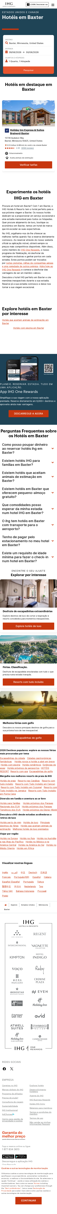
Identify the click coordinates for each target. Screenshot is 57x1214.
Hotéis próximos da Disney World (40, 809)
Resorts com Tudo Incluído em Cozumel (21, 787)
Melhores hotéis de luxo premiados (31, 829)
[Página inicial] (5, 905)
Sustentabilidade (10, 1106)
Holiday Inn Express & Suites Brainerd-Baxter (27, 132)
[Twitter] (11, 1068)
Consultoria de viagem (12, 1101)
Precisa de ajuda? (10, 1097)
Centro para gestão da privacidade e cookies (12, 1119)
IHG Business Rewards (40, 1099)
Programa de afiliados (12, 1093)
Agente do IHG (36, 1095)
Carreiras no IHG (9, 1085)
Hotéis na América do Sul (31, 845)
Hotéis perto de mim (10, 822)
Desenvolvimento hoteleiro (38, 1090)
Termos (37, 1183)
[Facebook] (5, 1068)
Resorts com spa (19, 771)
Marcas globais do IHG (12, 1089)
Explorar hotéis (37, 1085)
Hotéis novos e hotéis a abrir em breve (35, 761)
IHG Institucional (10, 1110)
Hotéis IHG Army (37, 1103)
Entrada (9, 48)
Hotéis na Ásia (27, 838)
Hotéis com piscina (10, 764)
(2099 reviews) (27, 148)
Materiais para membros (41, 1108)
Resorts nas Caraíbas (29, 780)
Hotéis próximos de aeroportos (23, 768)
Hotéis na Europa (9, 838)
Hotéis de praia (8, 780)
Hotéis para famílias (10, 803)
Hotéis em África (25, 848)
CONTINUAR (28, 1200)
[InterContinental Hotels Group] (9, 4)
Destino (9, 39)
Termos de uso (36, 1118)
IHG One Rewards (30, 249)
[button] (52, 4)
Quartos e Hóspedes (14, 57)
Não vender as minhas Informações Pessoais (40, 1123)
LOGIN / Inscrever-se (39, 4)
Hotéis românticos (31, 764)
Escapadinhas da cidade (12, 758)
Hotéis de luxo (30, 822)
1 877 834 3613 (10, 1149)
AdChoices (7, 1114)
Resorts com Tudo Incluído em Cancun (35, 784)
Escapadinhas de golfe (41, 771)
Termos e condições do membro (40, 1113)
